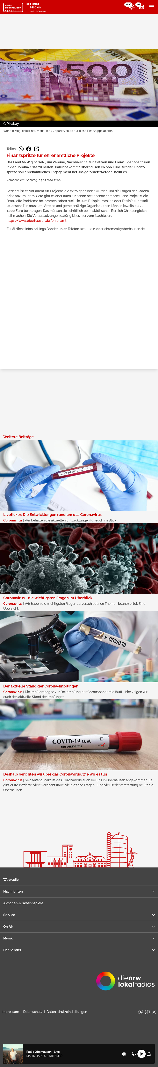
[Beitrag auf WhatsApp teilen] (21, 148)
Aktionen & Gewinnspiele (23, 903)
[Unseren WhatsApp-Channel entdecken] (140, 1011)
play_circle (141, 1054)
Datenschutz (33, 1012)
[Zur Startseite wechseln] (13, 7)
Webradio (11, 880)
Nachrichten (13, 891)
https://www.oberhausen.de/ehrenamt (36, 221)
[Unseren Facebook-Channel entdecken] (147, 1011)
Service (9, 915)
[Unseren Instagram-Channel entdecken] (153, 1011)
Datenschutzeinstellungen (67, 1012)
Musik (8, 938)
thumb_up (148, 1053)
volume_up (124, 1054)
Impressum (10, 1012)
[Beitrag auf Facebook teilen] (28, 148)
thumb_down (134, 1053)
